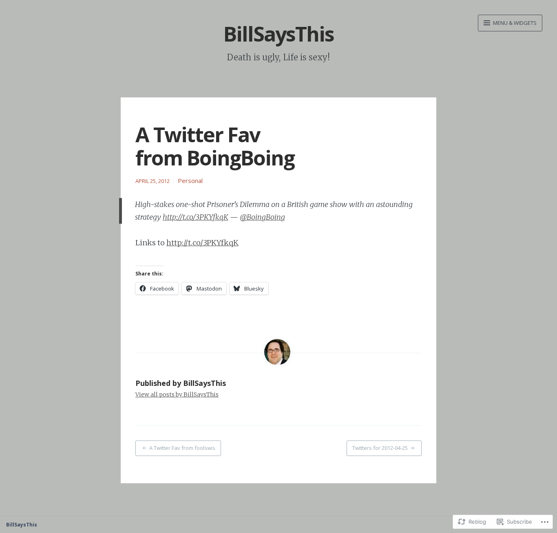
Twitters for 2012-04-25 (380, 448)
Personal (190, 180)
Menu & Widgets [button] (514, 22)
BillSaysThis (278, 34)
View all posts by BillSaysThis (177, 394)
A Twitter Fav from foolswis (182, 448)
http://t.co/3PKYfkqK (195, 217)
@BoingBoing (262, 217)
